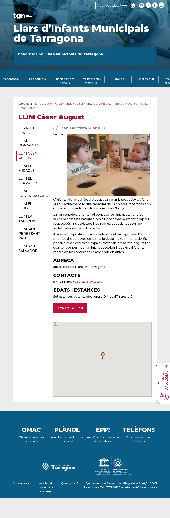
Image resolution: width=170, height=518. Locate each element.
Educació (46, 103)
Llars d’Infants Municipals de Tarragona (81, 33)
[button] (132, 6)
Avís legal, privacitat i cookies (46, 487)
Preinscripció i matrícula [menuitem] (91, 80)
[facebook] (155, 5)
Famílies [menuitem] (118, 78)
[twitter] (148, 5)
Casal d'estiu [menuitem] (145, 78)
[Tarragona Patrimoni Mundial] (113, 475)
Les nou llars (135, 103)
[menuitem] (30, 130)
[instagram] (162, 5)
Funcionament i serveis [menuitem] (64, 80)
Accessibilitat (21, 483)
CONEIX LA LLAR (70, 308)
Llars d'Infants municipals (110, 103)
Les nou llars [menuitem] (37, 78)
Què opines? (69, 483)
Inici (35, 103)
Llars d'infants (83, 103)
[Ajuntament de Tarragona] (22, 17)
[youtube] (141, 5)
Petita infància (63, 103)
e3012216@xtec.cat (89, 281)
